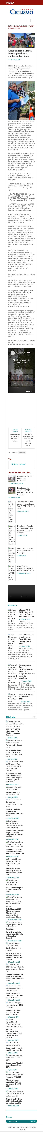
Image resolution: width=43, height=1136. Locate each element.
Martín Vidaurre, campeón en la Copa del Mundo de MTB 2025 (13, 1083)
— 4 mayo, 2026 (12, 797)
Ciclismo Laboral (18, 464)
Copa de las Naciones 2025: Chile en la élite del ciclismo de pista (14, 1101)
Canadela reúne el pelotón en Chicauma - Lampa (15, 438)
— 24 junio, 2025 (12, 1089)
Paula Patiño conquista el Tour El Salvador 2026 (14, 890)
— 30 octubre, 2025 (13, 962)
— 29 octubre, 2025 (13, 983)
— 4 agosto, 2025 (12, 1040)
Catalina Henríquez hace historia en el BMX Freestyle (13, 1012)
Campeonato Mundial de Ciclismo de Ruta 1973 (14, 1065)
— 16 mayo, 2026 (12, 784)
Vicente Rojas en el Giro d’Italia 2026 (26, 696)
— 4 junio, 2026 (11, 759)
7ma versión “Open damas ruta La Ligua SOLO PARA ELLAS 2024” (26, 505)
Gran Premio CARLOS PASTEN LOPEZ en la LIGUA (26, 568)
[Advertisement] (21, 410)
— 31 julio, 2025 (11, 1053)
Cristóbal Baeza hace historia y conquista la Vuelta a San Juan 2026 (15, 851)
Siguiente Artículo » (28, 431)
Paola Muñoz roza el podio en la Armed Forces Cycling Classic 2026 (26, 639)
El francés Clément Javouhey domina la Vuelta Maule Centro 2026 (14, 872)
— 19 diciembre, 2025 (14, 920)
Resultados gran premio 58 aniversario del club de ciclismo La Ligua (28, 440)
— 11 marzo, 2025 (12, 1106)
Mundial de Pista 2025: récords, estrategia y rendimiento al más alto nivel (14, 977)
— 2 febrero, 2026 (12, 856)
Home (10, 25)
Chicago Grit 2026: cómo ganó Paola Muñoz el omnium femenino (26, 613)
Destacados (26, 25)
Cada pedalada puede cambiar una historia (14, 1049)
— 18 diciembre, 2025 (14, 941)
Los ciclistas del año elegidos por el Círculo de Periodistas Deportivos (14, 935)
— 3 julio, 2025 (11, 1070)
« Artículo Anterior (15, 431)
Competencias (17, 25)
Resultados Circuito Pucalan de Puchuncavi (25, 478)
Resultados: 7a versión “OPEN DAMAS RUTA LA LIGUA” (25, 491)
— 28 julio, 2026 (11, 738)
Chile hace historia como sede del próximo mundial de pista (14, 995)
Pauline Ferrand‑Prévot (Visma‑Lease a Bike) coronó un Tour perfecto (14, 1033)
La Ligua (22, 452)
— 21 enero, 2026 (12, 894)
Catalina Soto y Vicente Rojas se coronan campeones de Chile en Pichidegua (14, 833)
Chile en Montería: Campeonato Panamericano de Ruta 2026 (14, 812)
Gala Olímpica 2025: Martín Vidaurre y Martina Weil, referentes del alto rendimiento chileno (13, 913)
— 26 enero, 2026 (12, 877)
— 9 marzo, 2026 (12, 839)
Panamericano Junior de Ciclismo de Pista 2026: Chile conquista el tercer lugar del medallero (27, 671)
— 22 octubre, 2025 (13, 1000)
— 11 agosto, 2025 (12, 1017)
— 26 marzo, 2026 (12, 818)
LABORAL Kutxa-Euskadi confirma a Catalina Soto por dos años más (14, 956)
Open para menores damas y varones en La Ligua (25, 550)
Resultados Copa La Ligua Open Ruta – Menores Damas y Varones (25, 529)
